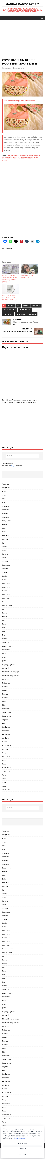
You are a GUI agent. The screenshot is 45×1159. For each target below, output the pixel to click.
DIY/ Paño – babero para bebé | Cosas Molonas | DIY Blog (9, 297)
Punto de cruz (7, 745)
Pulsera (4, 742)
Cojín (4, 550)
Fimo (4, 624)
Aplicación (5, 517)
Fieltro (4, 616)
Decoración (6, 583)
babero (10, 306)
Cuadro (4, 576)
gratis (25, 306)
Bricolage (5, 539)
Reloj (4, 753)
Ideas (4, 657)
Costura (5, 569)
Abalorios (5, 484)
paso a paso (8, 314)
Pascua (4, 723)
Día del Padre (7, 605)
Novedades (6, 709)
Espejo (4, 613)
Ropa (4, 760)
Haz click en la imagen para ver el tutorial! (19, 100)
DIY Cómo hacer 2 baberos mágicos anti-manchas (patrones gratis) (10, 278)
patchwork (20, 314)
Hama (4, 653)
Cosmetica (6, 565)
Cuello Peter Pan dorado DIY (27, 276)
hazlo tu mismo (10, 310)
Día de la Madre (7, 602)
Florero (4, 639)
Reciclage (5, 749)
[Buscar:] (22, 456)
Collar (4, 558)
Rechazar (22, 1149)
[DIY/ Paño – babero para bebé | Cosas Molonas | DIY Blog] (10, 289)
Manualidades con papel (10, 672)
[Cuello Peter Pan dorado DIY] (29, 269)
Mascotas (5, 679)
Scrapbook (6, 771)
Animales (5, 506)
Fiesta (4, 620)
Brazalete (5, 535)
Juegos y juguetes (8, 664)
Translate (18, 466)
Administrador (19, 68)
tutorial (32, 314)
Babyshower (6, 521)
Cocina (4, 547)
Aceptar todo (22, 1143)
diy (18, 306)
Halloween (6, 650)
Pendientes (6, 734)
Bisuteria (5, 524)
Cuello (4, 580)
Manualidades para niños (11, 675)
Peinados (5, 731)
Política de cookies (19, 1138)
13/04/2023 (7, 68)
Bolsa (4, 532)
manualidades (25, 310)
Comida (5, 561)
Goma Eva (6, 642)
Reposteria (6, 756)
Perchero (5, 738)
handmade (36, 306)
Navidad (5, 686)
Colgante (5, 554)
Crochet (5, 572)
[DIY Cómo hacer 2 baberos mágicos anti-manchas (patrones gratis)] (10, 269)
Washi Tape (6, 790)
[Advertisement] (22, 40)
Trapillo (4, 779)
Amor (4, 491)
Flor (3, 628)
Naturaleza (6, 683)
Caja (3, 543)
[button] (42, 17)
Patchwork (6, 727)
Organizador (6, 712)
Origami (5, 720)
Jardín (4, 661)
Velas (4, 786)
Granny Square (7, 646)
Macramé (5, 668)
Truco (4, 782)
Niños (4, 701)
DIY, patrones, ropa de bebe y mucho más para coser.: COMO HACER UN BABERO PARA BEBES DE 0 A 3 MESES (21, 157)
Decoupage (6, 598)
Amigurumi (6, 488)
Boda (4, 528)
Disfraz (4, 609)
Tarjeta (4, 775)
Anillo (4, 502)
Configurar (22, 1154)
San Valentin (6, 767)
